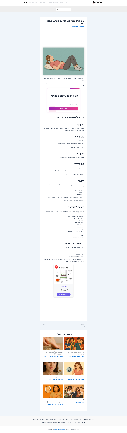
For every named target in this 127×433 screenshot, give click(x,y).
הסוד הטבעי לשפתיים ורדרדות (54, 377)
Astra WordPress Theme (59, 429)
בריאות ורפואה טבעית (53, 2)
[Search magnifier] (58, 9)
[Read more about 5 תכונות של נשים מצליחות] (74, 391)
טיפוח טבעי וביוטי (33, 2)
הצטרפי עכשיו (63, 108)
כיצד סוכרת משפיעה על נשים (76, 377)
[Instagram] (24, 3)
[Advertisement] (63, 37)
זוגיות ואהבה (42, 2)
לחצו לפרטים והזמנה (64, 294)
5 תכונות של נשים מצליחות (76, 400)
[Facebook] (26, 3)
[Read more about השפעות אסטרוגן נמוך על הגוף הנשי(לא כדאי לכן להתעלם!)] (53, 391)
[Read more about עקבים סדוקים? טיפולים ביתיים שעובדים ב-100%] (53, 343)
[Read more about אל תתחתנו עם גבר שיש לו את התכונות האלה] (74, 343)
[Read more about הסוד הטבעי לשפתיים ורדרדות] (53, 368)
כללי (78, 356)
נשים (71, 2)
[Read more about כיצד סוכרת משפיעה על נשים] (74, 368)
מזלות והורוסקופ (64, 2)
